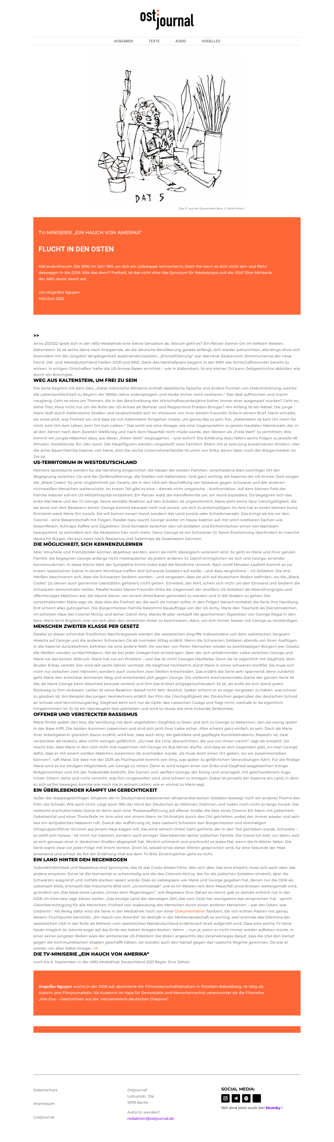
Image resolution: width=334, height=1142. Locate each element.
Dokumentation (190, 911)
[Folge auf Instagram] (225, 1098)
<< (95, 948)
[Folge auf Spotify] (246, 1098)
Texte (154, 41)
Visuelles (211, 41)
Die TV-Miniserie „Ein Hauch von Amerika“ (91, 954)
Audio (180, 41)
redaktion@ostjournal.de (150, 1118)
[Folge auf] (257, 1098)
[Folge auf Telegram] (236, 1098)
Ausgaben (123, 41)
